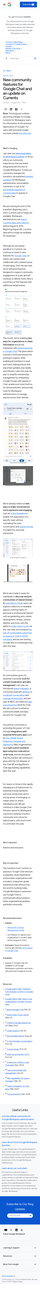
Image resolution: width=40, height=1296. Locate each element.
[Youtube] (5, 1230)
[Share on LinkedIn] (11, 109)
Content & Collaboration (17, 44)
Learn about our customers (14, 1168)
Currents (6, 103)
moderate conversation (14, 695)
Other (24, 103)
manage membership (13, 698)
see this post (25, 133)
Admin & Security (14, 49)
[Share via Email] (5, 109)
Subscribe (28, 4)
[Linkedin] (16, 1230)
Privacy (15, 1281)
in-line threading (17, 513)
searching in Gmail (14, 603)
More (9, 53)
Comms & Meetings (15, 42)
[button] (20, 1248)
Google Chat (16, 103)
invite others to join (20, 626)
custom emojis (26, 526)
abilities (26, 692)
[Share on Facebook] (16, 109)
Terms (20, 1281)
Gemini (9, 46)
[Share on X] (21, 109)
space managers (21, 688)
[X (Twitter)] (11, 1230)
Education (11, 51)
